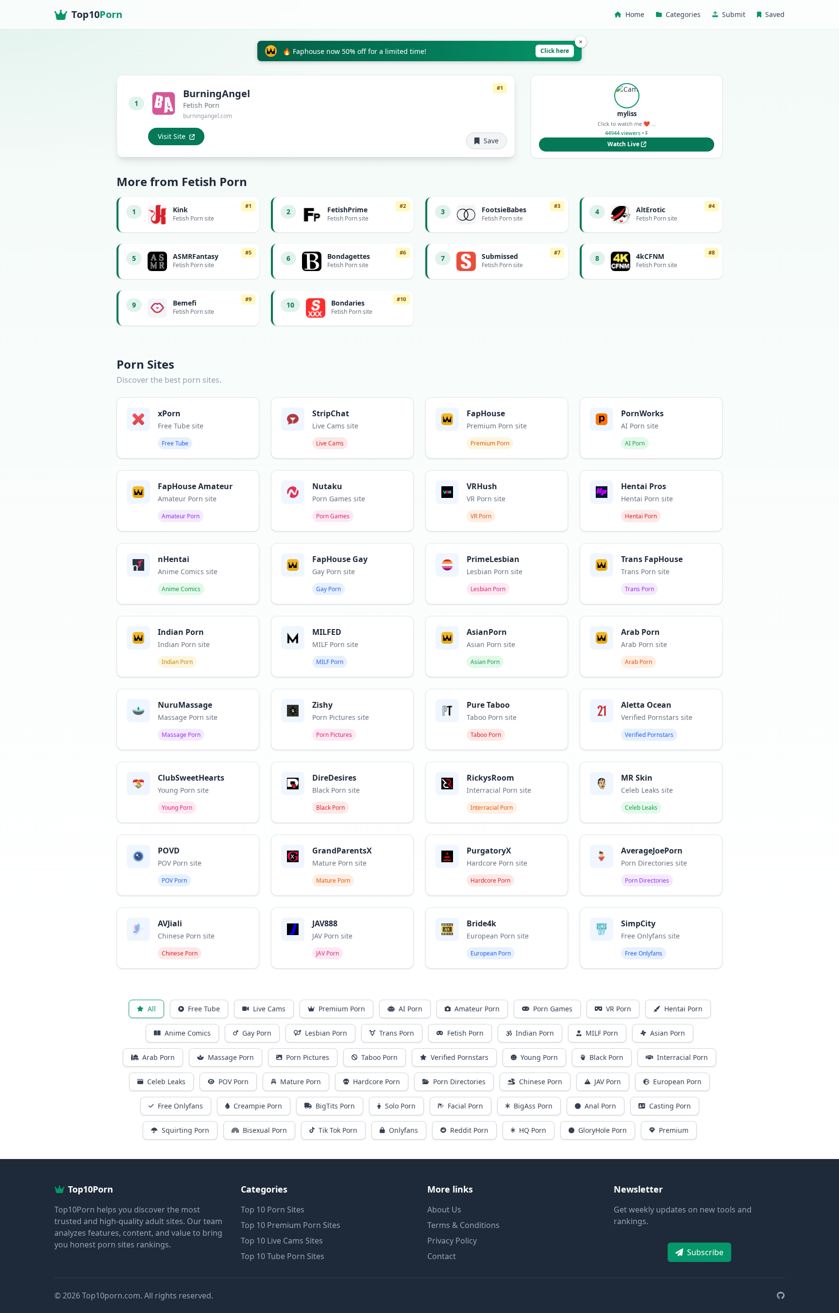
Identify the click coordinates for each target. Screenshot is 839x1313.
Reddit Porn (469, 1130)
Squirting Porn (185, 1130)
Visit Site (171, 136)
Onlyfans (403, 1130)
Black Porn (606, 1057)
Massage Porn (231, 1057)
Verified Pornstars (459, 1057)
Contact (441, 1256)
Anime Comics (188, 1033)
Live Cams (269, 1008)
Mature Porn (300, 1081)
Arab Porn (158, 1057)
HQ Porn (532, 1130)
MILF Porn (602, 1033)
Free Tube (204, 1008)
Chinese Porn (540, 1081)
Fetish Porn (465, 1033)
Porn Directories (459, 1081)
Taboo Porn (379, 1057)
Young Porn (539, 1057)
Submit (733, 14)
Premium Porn (342, 1008)
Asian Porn (667, 1033)
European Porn (677, 1081)
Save (491, 140)
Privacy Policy (452, 1240)
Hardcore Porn (376, 1081)
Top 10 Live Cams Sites (282, 1240)
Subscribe (705, 1252)
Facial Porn (465, 1105)
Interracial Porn (682, 1057)
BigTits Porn (335, 1105)
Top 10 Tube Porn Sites (282, 1256)
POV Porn (233, 1081)
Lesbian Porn (326, 1033)
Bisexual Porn (265, 1130)
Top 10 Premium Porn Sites (290, 1225)
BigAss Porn (533, 1105)
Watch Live (624, 144)
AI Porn (410, 1008)
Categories (683, 14)
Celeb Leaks (166, 1081)
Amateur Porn (477, 1008)
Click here (554, 51)
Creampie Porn (258, 1105)
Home (634, 14)
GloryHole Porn (602, 1130)
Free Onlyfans (180, 1105)
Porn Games (552, 1008)
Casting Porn (670, 1105)
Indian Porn (535, 1033)
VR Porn (618, 1008)
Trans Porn (396, 1033)
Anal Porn (600, 1105)
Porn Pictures (307, 1057)
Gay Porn (256, 1033)
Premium (673, 1130)
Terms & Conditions (463, 1225)
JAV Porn (607, 1081)
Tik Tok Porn (338, 1130)
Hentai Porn (683, 1008)
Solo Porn (400, 1105)
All (152, 1008)
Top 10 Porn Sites (272, 1209)
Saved (775, 14)
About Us (444, 1209)
